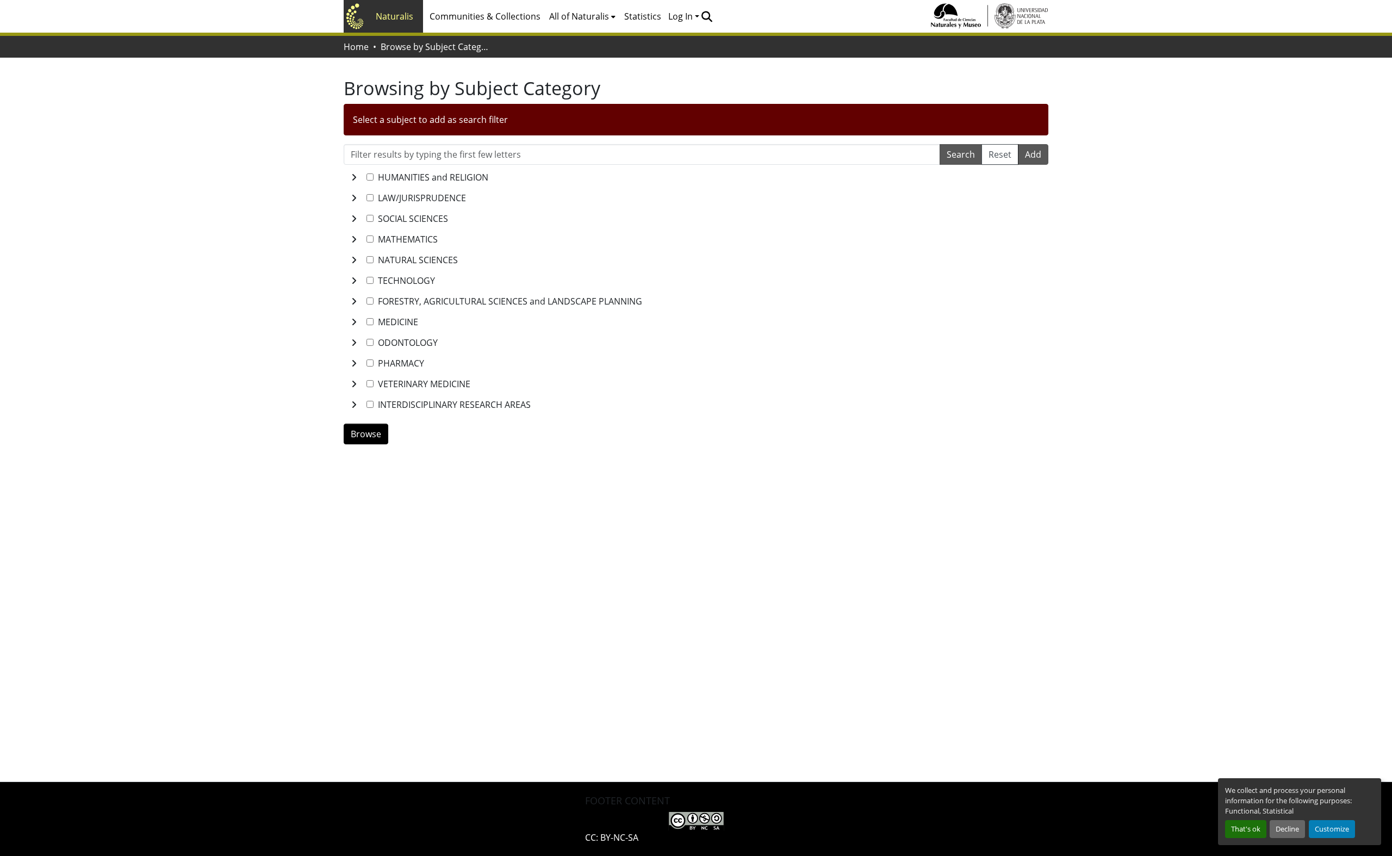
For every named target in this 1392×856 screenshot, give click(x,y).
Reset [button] (1000, 154)
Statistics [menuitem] (642, 16)
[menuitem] (582, 16)
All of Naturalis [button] (579, 16)
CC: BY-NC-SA (611, 837)
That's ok (1245, 829)
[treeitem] (696, 198)
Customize (1332, 829)
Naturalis (394, 16)
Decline (1287, 829)
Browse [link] (366, 434)
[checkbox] (370, 177)
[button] (706, 16)
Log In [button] (681, 16)
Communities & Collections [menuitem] (485, 16)
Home (356, 47)
